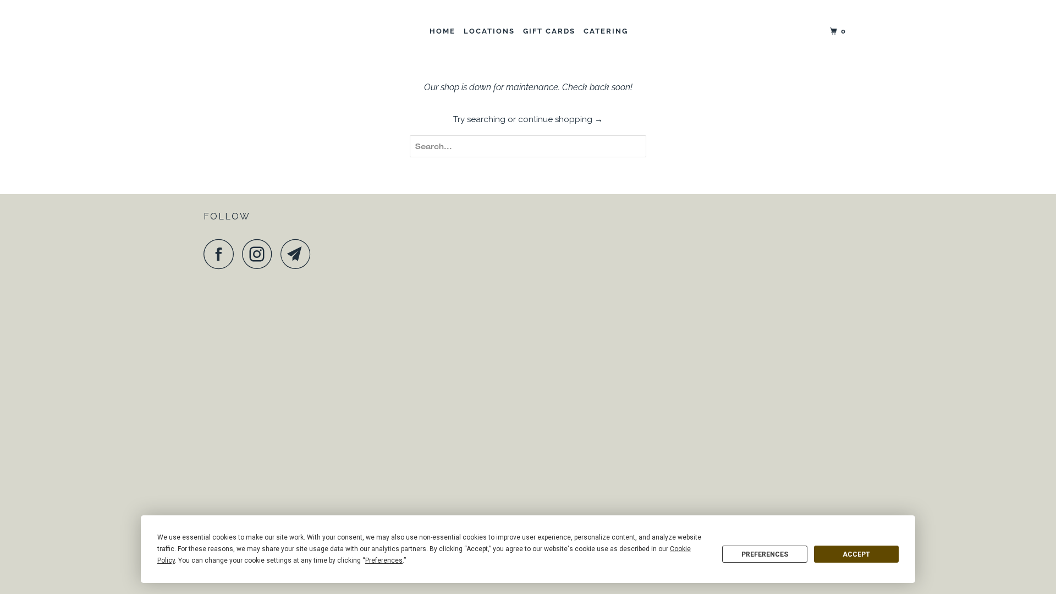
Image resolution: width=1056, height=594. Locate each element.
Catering (606, 31)
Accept (856, 554)
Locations (489, 31)
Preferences (764, 554)
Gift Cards (549, 31)
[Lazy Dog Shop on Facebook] (222, 254)
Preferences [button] (384, 560)
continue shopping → (560, 119)
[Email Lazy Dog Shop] (298, 254)
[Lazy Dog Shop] (260, 32)
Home (442, 31)
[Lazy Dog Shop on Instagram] (260, 254)
